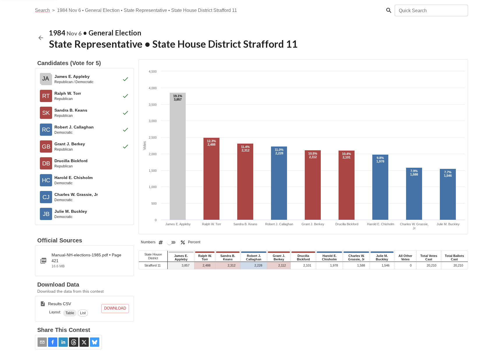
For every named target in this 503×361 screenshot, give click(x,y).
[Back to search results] (41, 38)
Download (115, 308)
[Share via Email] (42, 342)
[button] (70, 313)
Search (42, 10)
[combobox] (430, 10)
